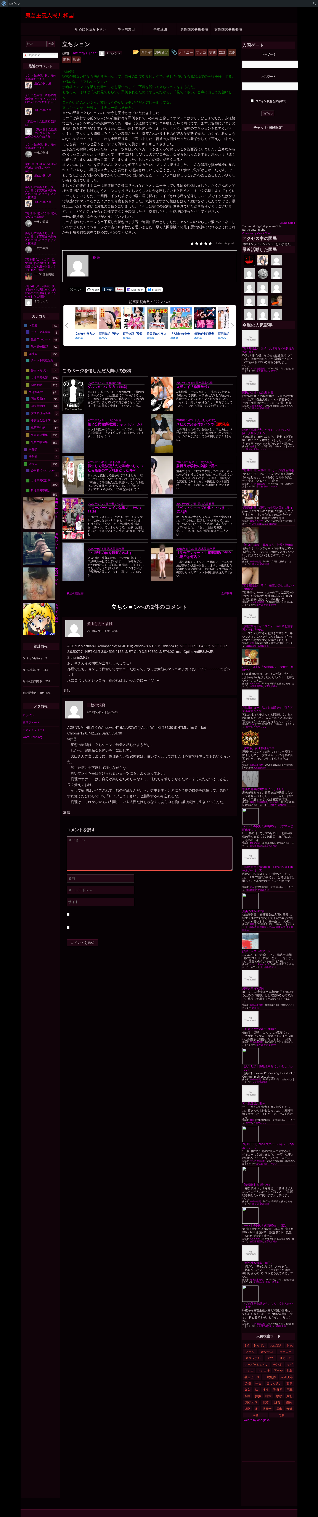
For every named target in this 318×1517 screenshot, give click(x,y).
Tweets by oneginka (256, 1420)
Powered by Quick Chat (256, 233)
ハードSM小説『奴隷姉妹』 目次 (264, 1225)
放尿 (279, 1396)
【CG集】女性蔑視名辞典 (258, 748)
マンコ (249, 1370)
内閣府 (33, 325)
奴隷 (248, 1390)
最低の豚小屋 (117, 462)
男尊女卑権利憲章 (253, 988)
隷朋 (252, 1120)
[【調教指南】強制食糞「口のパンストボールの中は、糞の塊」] (268, 857)
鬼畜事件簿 (38, 427)
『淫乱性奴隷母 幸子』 (257, 1263)
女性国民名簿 (252, 927)
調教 (248, 1409)
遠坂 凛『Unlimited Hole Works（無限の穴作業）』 (41, 167)
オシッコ (267, 1351)
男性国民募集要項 (194, 29)
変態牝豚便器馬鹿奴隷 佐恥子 (264, 802)
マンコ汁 (263, 1370)
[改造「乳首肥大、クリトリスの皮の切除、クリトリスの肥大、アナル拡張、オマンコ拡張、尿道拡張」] (268, 420)
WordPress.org (33, 737)
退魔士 (266, 1409)
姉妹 (265, 1390)
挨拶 (258, 1396)
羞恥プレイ (56, 541)
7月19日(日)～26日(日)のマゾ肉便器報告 (268, 470)
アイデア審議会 (41, 332)
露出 (279, 1409)
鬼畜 (282, 1415)
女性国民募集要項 (228, 29)
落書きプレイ (56, 507)
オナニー (285, 1351)
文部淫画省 (257, 523)
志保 (252, 446)
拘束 (248, 1396)
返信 (66, 691)
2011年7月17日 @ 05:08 (102, 712)
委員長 (277, 1390)
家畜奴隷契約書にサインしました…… (265, 789)
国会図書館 (251, 645)
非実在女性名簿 (41, 420)
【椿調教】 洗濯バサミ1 (257, 1184)
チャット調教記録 (42, 360)
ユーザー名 (269, 54)
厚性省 (259, 371)
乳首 (290, 1370)
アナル (250, 1351)
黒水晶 (79, 337)
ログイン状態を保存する (270, 101)
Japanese (33, 54)
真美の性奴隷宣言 (253, 911)
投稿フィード (31, 722)
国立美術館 (38, 406)
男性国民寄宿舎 (267, 927)
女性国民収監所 (268, 967)
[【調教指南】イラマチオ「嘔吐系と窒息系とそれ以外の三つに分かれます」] (268, 616)
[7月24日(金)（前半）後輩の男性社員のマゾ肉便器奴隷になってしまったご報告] (268, 575)
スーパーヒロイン (256, 1364)
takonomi (115, 382)
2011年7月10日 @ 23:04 (102, 631)
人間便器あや (256, 405)
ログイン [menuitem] (14, 3)
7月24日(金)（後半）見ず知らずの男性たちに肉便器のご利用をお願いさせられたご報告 (40, 265)
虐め (289, 1402)
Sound (283, 222)
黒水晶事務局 (204, 382)
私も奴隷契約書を (253, 1103)
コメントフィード (34, 729)
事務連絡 (160, 29)
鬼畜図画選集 (270, 523)
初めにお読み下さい (90, 29)
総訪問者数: (31, 692)
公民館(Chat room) (43, 470)
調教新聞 (264, 408)
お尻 (290, 1345)
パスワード (269, 76)
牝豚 (266, 1402)
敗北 (289, 1396)
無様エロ (251, 1402)
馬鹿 (255, 1415)
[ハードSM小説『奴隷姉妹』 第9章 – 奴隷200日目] (268, 657)
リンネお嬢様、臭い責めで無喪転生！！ (40, 77)
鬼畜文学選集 (270, 686)
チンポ (277, 1364)
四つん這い (274, 1383)
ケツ (270, 1358)
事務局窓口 (126, 29)
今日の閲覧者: (32, 670)
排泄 (268, 1396)
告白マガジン (270, 371)
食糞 (289, 1409)
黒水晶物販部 (260, 767)
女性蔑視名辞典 (259, 1082)
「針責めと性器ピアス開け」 (260, 1029)
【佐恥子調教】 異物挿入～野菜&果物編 (267, 544)
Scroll (291, 222)
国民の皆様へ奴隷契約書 (257, 392)
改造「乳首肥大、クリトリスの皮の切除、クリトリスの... (266, 431)
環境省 (33, 464)
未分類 (33, 449)
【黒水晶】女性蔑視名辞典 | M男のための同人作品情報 (41, 133)
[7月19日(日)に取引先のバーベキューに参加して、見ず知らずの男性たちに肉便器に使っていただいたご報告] (268, 1134)
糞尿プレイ (56, 576)
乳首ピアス (252, 1377)
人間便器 (287, 1377)
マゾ (290, 1364)
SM (246, 1345)
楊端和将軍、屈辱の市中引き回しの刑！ (267, 507)
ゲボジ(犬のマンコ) (259, 964)
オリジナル (253, 1358)
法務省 (255, 1007)
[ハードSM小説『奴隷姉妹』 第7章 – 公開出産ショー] (268, 816)
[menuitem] (4, 3)
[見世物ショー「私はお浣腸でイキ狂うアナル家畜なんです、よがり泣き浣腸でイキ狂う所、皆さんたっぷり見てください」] (268, 697)
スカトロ (285, 1358)
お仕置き (276, 1345)
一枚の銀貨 (114, 420)
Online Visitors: (33, 658)
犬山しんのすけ (207, 420)
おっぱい (260, 1345)
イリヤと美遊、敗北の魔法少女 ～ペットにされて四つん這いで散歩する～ (41, 98)
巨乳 (289, 1390)
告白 (258, 1383)
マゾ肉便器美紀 (257, 368)
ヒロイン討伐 (56, 613)
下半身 (278, 1370)
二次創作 (270, 1377)
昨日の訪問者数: (33, 681)
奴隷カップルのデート (256, 951)
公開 (248, 1383)
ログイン (28, 715)
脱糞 (277, 1402)
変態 (289, 1383)
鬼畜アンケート (41, 339)
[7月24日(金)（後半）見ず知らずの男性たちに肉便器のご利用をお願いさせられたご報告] (268, 338)
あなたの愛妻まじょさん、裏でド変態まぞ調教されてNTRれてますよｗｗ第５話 (40, 192)
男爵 (252, 924)
